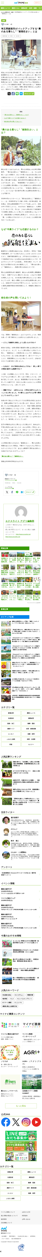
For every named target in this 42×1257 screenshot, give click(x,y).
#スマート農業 (6, 1002)
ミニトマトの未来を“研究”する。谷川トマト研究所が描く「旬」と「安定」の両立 (12, 572)
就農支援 (4, 36)
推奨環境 (4, 1219)
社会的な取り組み (22, 1236)
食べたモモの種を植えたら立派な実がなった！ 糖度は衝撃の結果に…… (28, 585)
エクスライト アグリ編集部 (19, 521)
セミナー (31, 744)
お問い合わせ (26, 1219)
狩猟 (10, 744)
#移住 (13, 483)
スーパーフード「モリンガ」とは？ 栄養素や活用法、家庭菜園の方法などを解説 (12, 597)
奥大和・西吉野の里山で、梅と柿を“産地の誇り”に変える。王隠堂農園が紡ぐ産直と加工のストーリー (20, 560)
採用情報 (32, 1236)
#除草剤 (4, 998)
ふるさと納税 (11, 739)
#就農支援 (7, 483)
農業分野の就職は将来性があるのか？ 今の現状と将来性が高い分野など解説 (4, 572)
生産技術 (11, 718)
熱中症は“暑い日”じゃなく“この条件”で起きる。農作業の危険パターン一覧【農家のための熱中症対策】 (12, 585)
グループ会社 (5, 1238)
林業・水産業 (31, 739)
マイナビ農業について (8, 1212)
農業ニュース (5, 8)
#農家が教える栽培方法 (9, 1006)
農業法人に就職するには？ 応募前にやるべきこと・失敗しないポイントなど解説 (28, 560)
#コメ (12, 998)
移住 (11, 36)
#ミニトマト (18, 1002)
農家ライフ (10, 728)
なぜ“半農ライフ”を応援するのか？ (15, 118)
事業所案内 (12, 1236)
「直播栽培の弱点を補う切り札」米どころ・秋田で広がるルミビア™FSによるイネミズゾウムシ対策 (5, 585)
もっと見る (21, 1106)
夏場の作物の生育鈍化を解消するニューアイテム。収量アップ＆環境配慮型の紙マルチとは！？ (36, 572)
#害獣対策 (30, 995)
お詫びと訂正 (26, 1212)
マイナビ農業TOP (5, 12)
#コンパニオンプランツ (24, 998)
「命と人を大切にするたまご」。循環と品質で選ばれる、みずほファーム (20, 572)
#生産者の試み (6, 995)
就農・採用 (31, 734)
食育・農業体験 (31, 728)
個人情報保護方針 (16, 1238)
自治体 (18, 36)
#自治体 (19, 483)
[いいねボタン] (2, 24)
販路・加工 (10, 723)
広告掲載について (6, 1222)
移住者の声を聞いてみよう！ (13, 121)
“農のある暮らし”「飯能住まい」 (12, 456)
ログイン (37, 2)
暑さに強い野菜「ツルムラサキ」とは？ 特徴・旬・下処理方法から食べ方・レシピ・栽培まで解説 (28, 572)
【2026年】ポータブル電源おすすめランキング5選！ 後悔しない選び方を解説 (5, 597)
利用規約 (25, 1215)
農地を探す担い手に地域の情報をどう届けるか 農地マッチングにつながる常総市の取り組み (36, 597)
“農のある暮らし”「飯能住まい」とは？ (16, 114)
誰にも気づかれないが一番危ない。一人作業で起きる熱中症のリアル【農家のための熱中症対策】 (20, 597)
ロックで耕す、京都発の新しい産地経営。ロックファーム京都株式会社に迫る (12, 560)
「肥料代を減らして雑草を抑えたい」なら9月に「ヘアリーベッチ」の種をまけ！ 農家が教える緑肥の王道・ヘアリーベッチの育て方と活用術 (28, 597)
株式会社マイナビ (6, 1233)
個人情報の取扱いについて (9, 1215)
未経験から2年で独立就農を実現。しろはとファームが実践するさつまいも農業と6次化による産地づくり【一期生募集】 (4, 560)
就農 (12, 12)
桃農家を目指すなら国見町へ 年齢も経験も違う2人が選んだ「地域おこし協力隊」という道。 (20, 585)
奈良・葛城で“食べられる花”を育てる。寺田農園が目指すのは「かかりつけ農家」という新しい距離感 (36, 560)
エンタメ (11, 734)
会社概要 (4, 1236)
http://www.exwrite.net (23, 534)
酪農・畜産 (31, 723)
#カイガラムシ (19, 995)
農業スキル (15, 8)
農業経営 (24, 8)
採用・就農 (33, 8)
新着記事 (11, 713)
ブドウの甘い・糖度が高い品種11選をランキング (36, 585)
